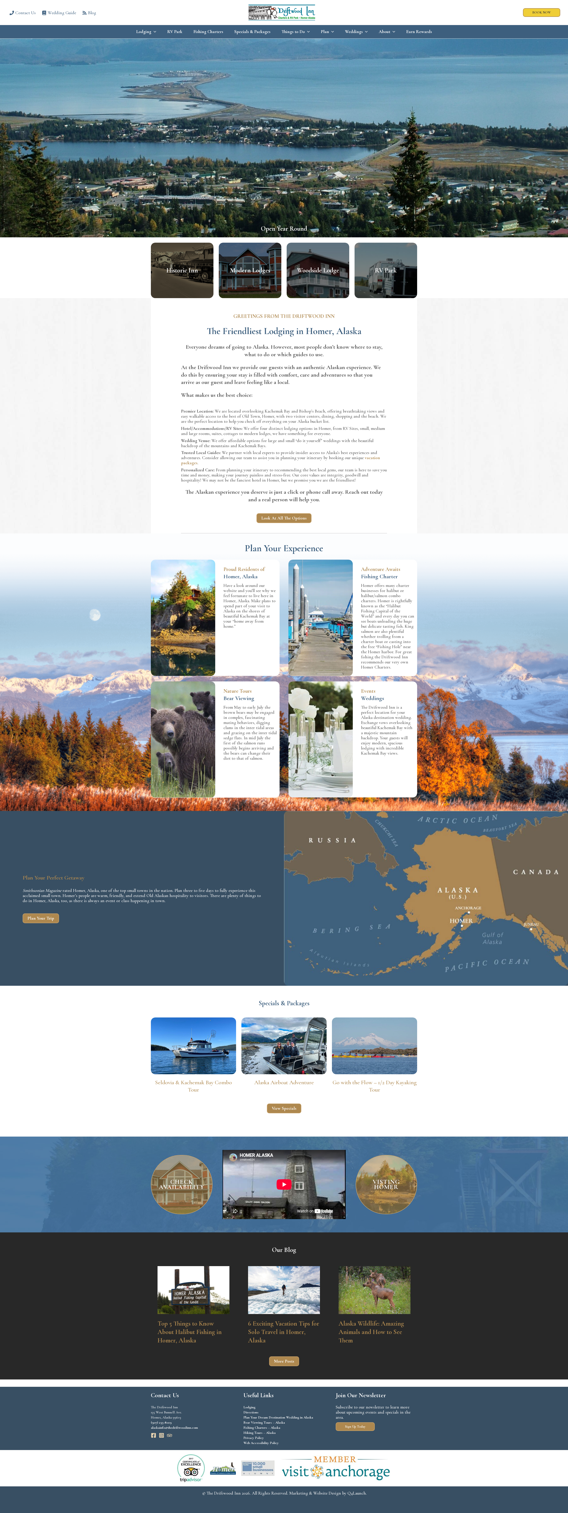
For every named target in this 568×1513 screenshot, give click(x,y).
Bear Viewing (238, 698)
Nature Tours (237, 691)
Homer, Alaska (240, 576)
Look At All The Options (284, 518)
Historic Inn (182, 270)
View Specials (284, 1108)
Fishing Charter (379, 576)
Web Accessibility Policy (261, 1443)
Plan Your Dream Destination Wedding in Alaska (278, 1417)
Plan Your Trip (41, 918)
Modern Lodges (250, 270)
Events (368, 691)
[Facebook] (153, 1435)
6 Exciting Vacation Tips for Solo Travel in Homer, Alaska (283, 1332)
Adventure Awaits (380, 569)
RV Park (386, 270)
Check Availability (181, 1184)
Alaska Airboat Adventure (284, 1082)
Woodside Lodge (318, 270)
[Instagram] (161, 1435)
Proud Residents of (243, 569)
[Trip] (169, 1435)
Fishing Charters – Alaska (261, 1427)
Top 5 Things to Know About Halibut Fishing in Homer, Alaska (190, 1332)
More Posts (284, 1361)
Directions (250, 1412)
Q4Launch (356, 1493)
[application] (153, 31)
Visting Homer (386, 1184)
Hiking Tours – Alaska (259, 1432)
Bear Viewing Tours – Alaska (264, 1422)
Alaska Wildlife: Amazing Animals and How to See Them (371, 1332)
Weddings (372, 698)
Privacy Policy (253, 1438)
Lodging (249, 1407)
